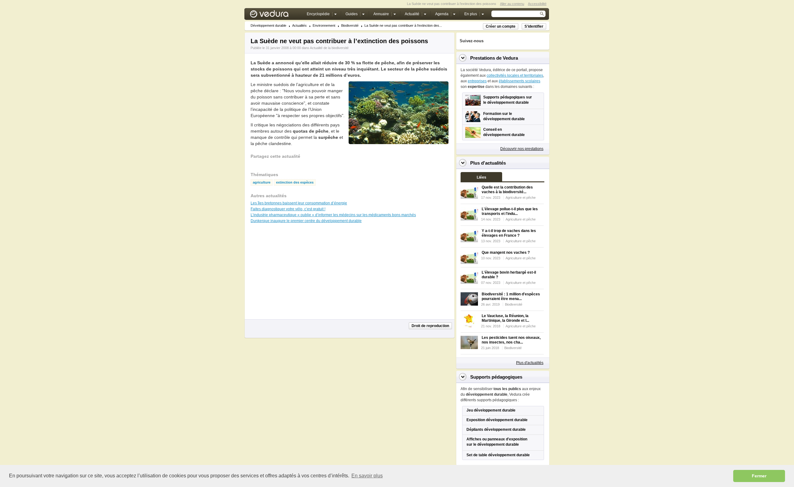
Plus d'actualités (529, 363)
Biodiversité (350, 25)
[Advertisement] (398, 158)
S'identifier (533, 26)
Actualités (299, 25)
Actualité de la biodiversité (329, 48)
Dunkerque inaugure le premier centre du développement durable (306, 221)
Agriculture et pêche (521, 197)
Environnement (324, 25)
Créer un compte (500, 26)
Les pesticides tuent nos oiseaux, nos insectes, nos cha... (511, 339)
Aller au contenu (512, 4)
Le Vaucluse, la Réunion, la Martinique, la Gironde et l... (505, 318)
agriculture (261, 182)
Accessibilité (537, 4)
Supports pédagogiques (496, 377)
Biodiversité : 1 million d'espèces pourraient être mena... (511, 296)
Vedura (276, 15)
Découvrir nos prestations (521, 149)
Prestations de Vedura (494, 58)
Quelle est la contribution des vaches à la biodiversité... (507, 189)
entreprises (477, 81)
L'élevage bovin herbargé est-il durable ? (509, 274)
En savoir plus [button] (367, 475)
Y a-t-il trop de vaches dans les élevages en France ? (509, 233)
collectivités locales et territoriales (515, 75)
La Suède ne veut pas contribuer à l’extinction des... (403, 25)
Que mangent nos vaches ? (506, 252)
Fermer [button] (759, 475)
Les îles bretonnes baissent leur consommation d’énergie (299, 203)
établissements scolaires (519, 81)
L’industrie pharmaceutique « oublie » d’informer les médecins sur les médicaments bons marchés (333, 215)
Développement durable (268, 25)
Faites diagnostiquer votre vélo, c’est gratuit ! (288, 209)
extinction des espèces (295, 182)
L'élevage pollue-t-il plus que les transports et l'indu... (510, 211)
